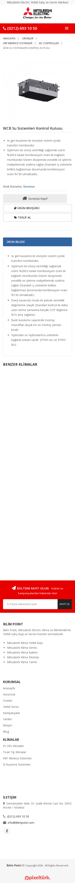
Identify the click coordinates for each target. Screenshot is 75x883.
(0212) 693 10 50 (21, 28)
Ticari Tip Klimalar (14, 752)
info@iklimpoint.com (21, 822)
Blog (6, 731)
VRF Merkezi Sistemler (17, 43)
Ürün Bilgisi (16, 242)
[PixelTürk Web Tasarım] (37, 877)
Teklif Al (24, 217)
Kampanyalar (11, 713)
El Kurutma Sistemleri (17, 764)
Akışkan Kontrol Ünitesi (20, 425)
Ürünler (27, 38)
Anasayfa (9, 38)
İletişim (7, 725)
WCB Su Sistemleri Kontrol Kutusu (32, 128)
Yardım (7, 719)
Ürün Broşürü (28, 208)
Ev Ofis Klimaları (13, 746)
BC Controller (49, 43)
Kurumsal (9, 694)
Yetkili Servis (11, 707)
